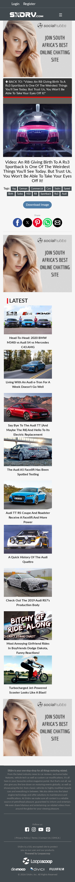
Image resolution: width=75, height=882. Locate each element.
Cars (49, 188)
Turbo (20, 194)
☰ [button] (60, 15)
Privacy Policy (23, 838)
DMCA (55, 838)
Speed (67, 188)
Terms (35, 838)
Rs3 (56, 194)
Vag (14, 188)
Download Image (37, 204)
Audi (64, 194)
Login (15, 4)
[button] (17, 222)
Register (29, 4)
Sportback (46, 194)
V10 (28, 194)
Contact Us (45, 838)
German (23, 188)
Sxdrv (57, 188)
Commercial (37, 188)
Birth (10, 194)
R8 (35, 194)
